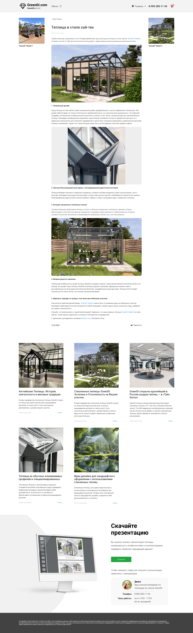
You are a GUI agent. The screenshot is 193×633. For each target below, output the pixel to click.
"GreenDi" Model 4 (134, 39)
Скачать (121, 559)
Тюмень (139, 6)
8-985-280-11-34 (158, 6)
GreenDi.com (86, 318)
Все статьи (57, 19)
